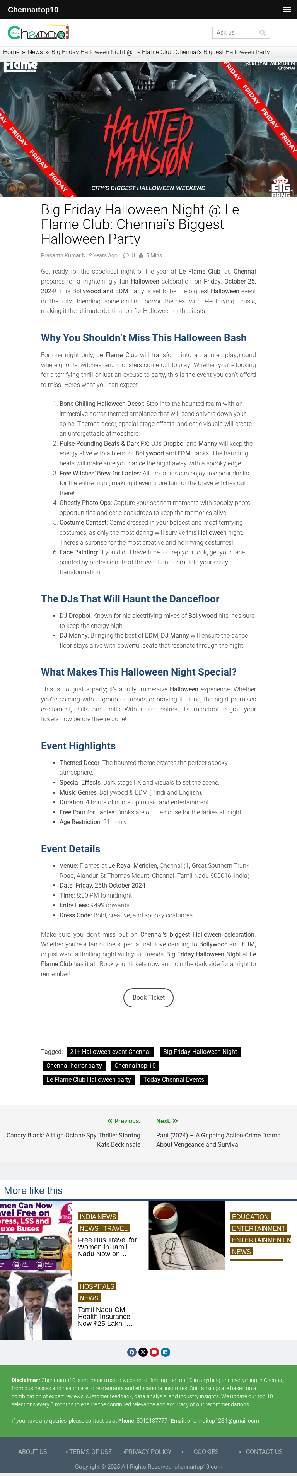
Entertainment (258, 1228)
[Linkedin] (165, 1352)
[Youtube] (154, 1352)
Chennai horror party (74, 1065)
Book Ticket (149, 997)
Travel (115, 1228)
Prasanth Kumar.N (63, 255)
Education (250, 1217)
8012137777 (152, 1420)
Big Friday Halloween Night (200, 1051)
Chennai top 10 (135, 1065)
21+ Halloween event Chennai (110, 1051)
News (89, 1228)
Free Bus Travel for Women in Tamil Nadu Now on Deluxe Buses (107, 1247)
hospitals (97, 1286)
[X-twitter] (143, 1352)
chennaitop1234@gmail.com (223, 1420)
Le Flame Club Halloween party (88, 1079)
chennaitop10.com (198, 1466)
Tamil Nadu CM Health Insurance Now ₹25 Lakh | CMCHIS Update (104, 1316)
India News (98, 1217)
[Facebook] (132, 1352)
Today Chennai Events (173, 1079)
